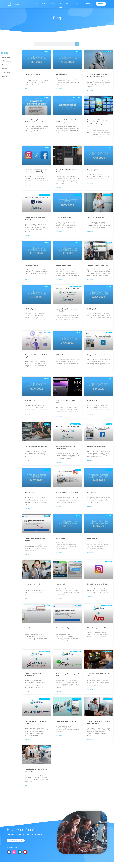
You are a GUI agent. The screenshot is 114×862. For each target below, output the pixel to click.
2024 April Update (92, 170)
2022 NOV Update (30, 401)
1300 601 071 (20, 834)
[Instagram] (14, 852)
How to (4, 69)
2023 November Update (63, 217)
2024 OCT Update (61, 74)
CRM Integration (7, 61)
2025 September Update (32, 74)
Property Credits (61, 584)
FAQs (68, 4)
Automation (6, 57)
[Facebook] (9, 852)
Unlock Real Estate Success (96, 217)
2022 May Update (30, 492)
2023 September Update (63, 265)
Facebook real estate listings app (66, 721)
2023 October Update (31, 265)
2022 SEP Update (92, 401)
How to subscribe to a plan (33, 584)
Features (44, 4)
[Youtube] (25, 852)
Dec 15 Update (60, 538)
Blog (61, 4)
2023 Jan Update (61, 355)
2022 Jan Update (92, 492)
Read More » (28, 88)
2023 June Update (30, 309)
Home (36, 4)
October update (92, 538)
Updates (5, 76)
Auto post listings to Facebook (96, 446)
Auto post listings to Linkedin (96, 355)
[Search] (77, 44)
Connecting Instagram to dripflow (97, 584)
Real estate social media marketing (36, 446)
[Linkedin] (20, 852)
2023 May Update (92, 309)
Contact (76, 4)
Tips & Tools (6, 72)
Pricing (53, 4)
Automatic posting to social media (97, 265)
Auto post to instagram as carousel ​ (67, 492)
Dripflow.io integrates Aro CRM (96, 628)
